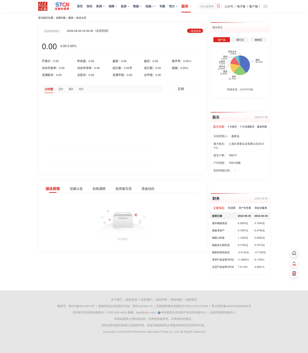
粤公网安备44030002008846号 (231, 306)
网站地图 (176, 300)
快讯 (89, 6)
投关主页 (81, 17)
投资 (124, 6)
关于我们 (116, 300)
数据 (136, 6)
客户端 (253, 6)
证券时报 (61, 17)
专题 (162, 6)
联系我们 (146, 300)
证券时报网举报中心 (222, 312)
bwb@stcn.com (146, 312)
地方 (172, 6)
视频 (111, 6)
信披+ (149, 6)
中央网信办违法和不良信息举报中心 (183, 312)
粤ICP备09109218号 (81, 306)
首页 (80, 6)
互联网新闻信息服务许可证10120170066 (182, 306)
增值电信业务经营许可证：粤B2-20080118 (125, 306)
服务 (184, 6)
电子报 (241, 6)
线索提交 (191, 300)
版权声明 (161, 300)
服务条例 (131, 300)
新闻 (99, 6)
